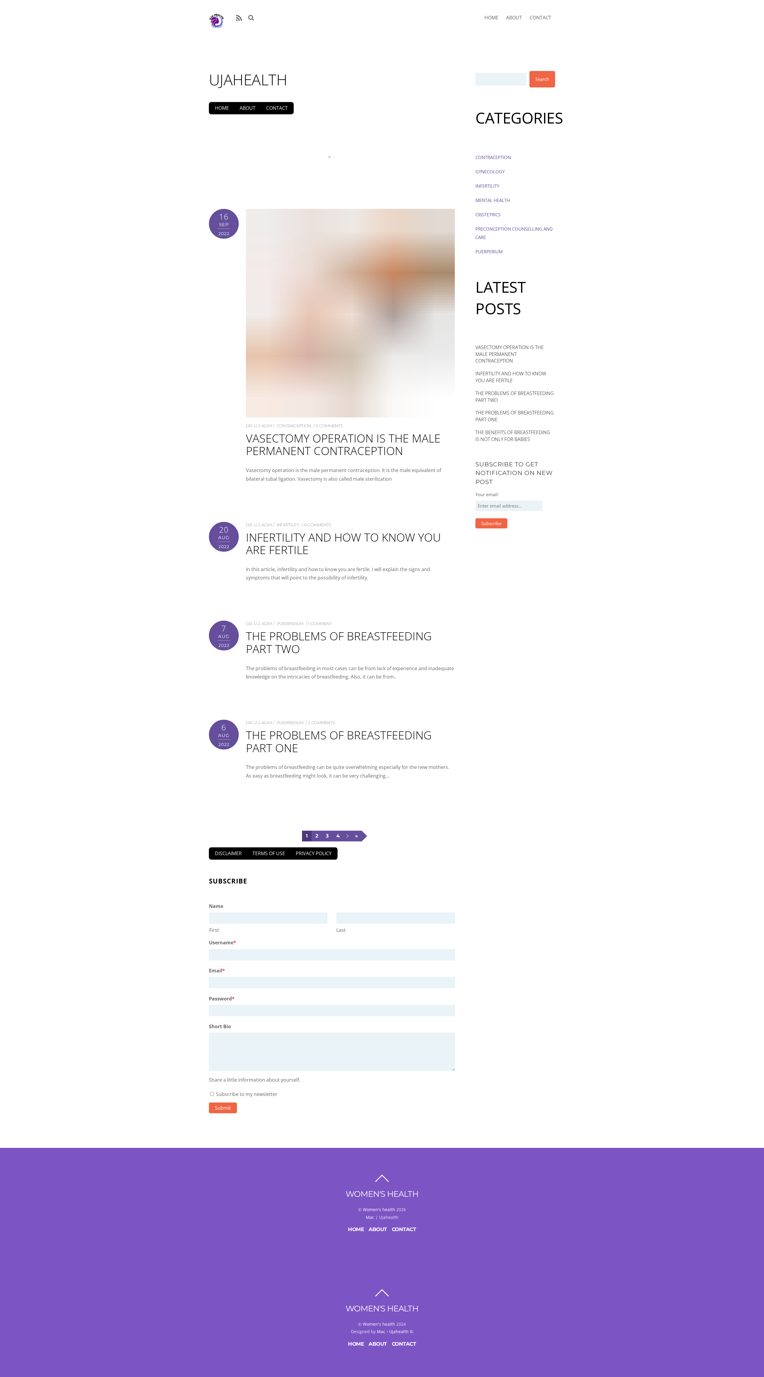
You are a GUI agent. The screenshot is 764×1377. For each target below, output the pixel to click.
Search (542, 79)
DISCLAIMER (228, 853)
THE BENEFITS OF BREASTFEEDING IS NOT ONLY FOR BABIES (512, 435)
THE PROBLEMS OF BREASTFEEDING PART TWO (339, 642)
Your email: (487, 494)
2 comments (321, 722)
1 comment (320, 623)
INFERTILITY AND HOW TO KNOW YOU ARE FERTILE (343, 543)
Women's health (379, 1209)
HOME (491, 17)
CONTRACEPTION (294, 425)
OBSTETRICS (487, 215)
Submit (223, 1108)
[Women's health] (216, 25)
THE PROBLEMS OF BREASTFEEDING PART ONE (339, 741)
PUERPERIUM (290, 623)
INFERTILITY (288, 524)
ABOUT (514, 17)
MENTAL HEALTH (492, 200)
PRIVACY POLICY (314, 853)
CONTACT (540, 17)
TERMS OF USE (268, 853)
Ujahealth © (401, 1331)
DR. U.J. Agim (259, 425)
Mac (370, 1217)
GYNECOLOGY (490, 172)
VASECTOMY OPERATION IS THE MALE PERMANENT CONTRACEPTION (331, 181)
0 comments (329, 425)
